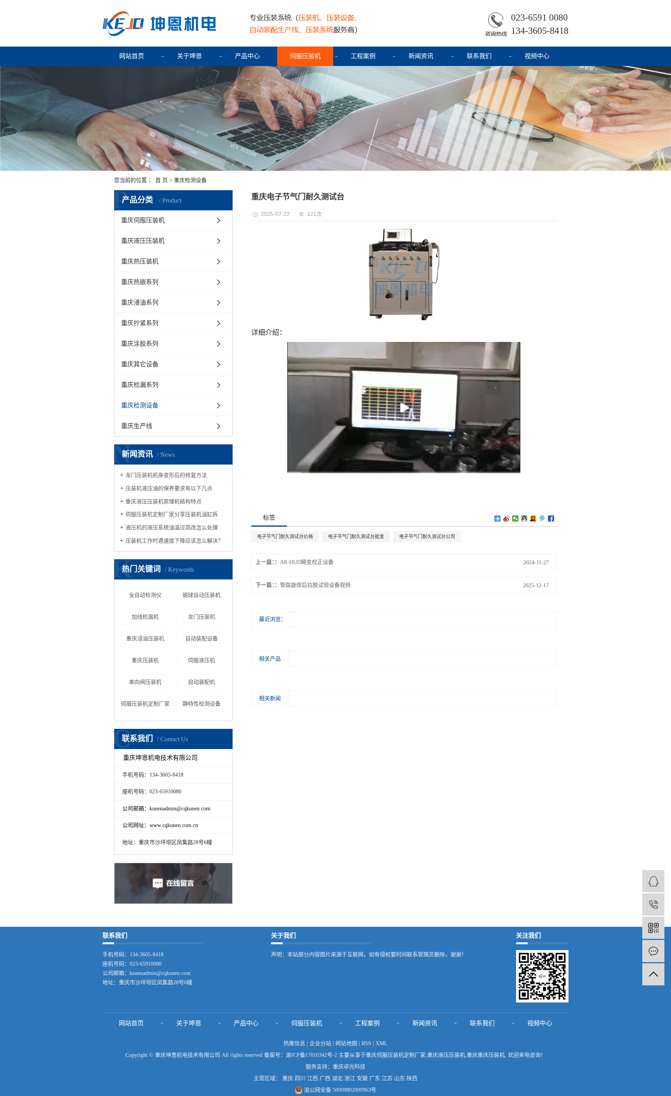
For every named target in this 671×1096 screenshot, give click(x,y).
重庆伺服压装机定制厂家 (396, 1055)
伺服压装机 (305, 56)
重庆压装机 (145, 660)
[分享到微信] (515, 518)
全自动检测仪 (145, 595)
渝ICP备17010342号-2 (311, 1055)
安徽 (362, 1078)
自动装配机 (201, 682)
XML (381, 1043)
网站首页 (131, 56)
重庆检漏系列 (139, 385)
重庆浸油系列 (139, 302)
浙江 (349, 1078)
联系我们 (479, 56)
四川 (300, 1078)
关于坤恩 (189, 56)
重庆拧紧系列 (139, 323)
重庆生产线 (136, 426)
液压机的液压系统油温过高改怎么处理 (171, 528)
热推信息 (294, 1043)
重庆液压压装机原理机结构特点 (163, 502)
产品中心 (247, 56)
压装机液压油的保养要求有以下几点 (168, 488)
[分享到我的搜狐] (533, 518)
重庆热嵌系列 (139, 282)
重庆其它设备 (139, 364)
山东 (399, 1078)
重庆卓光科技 (349, 1067)
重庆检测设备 (190, 180)
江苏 (387, 1078)
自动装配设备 (201, 639)
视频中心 (537, 56)
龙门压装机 (201, 617)
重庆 (287, 1078)
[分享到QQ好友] (524, 518)
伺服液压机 (201, 660)
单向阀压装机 (145, 682)
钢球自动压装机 (202, 595)
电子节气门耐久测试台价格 (285, 536)
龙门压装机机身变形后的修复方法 (166, 475)
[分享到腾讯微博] (542, 518)
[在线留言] (653, 951)
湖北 (337, 1078)
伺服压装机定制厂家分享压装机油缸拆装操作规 (176, 514)
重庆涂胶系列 (139, 343)
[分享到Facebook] (551, 518)
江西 (312, 1078)
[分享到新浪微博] (506, 518)
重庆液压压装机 (143, 241)
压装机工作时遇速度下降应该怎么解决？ (174, 541)
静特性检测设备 (202, 704)
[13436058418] (653, 904)
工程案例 (363, 56)
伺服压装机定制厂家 (145, 704)
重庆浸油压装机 (145, 639)
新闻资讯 (421, 56)
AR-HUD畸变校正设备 (307, 562)
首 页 (161, 180)
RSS (366, 1043)
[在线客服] (653, 881)
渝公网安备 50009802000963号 (339, 1090)
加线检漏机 (145, 617)
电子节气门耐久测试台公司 (427, 536)
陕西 (412, 1078)
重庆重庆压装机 (486, 1055)
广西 (325, 1078)
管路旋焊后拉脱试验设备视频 (315, 585)
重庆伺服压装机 (143, 220)
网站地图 (346, 1043)
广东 (374, 1078)
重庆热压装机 (139, 261)
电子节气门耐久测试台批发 (356, 536)
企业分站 (320, 1043)
